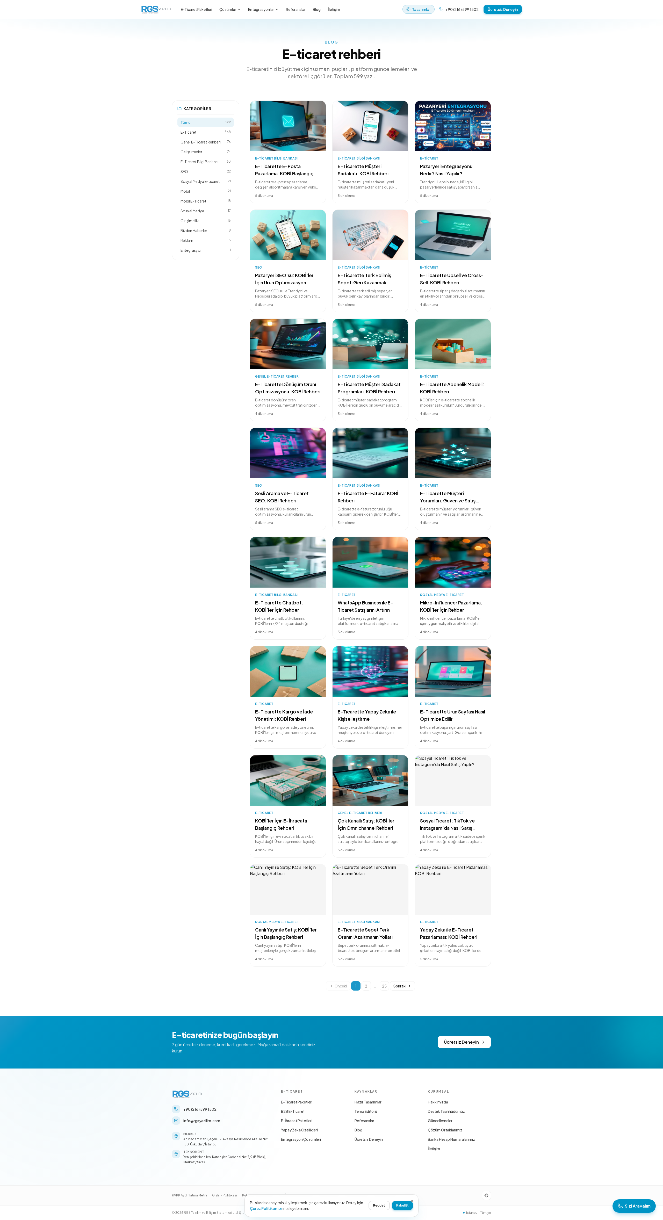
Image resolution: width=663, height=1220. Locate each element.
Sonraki (399, 986)
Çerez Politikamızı (266, 1208)
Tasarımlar (421, 9)
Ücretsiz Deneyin (503, 9)
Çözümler (227, 9)
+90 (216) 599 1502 (462, 9)
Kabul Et (402, 1205)
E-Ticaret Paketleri (196, 9)
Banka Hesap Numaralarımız (451, 1139)
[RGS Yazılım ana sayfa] (156, 9)
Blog (317, 9)
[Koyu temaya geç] (486, 1195)
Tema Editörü (366, 1111)
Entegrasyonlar (261, 9)
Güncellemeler (440, 1120)
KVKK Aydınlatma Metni (189, 1195)
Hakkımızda (438, 1102)
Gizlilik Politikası (224, 1195)
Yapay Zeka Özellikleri (299, 1130)
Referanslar (296, 9)
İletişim (334, 9)
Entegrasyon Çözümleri (301, 1139)
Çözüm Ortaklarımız (445, 1130)
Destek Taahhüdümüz (446, 1111)
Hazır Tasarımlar (368, 1102)
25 (384, 986)
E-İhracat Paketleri (296, 1120)
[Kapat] (412, 1201)
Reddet (379, 1205)
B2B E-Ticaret (293, 1111)
